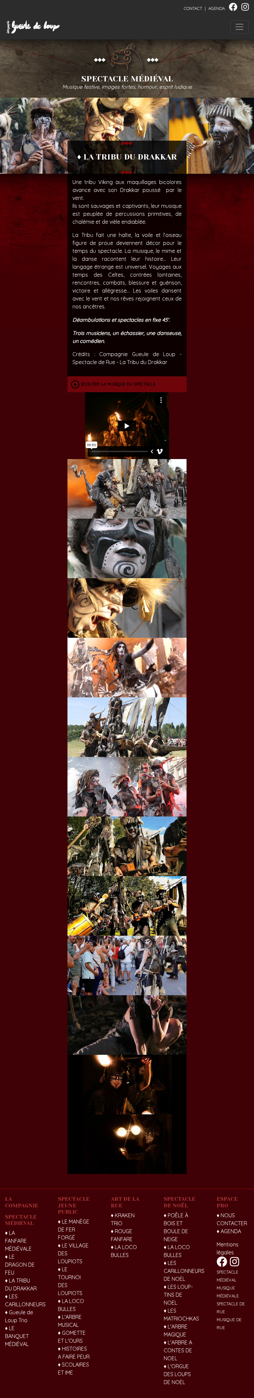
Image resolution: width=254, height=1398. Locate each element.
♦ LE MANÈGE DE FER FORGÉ (73, 1229)
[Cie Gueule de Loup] (33, 27)
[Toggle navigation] (239, 26)
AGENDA (216, 8)
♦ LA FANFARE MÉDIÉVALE (18, 1241)
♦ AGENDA (229, 1231)
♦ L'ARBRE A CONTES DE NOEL (178, 1350)
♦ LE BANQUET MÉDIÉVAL (17, 1336)
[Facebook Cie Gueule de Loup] (233, 8)
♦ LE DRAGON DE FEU (20, 1264)
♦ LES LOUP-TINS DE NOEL (178, 1294)
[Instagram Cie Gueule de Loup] (245, 8)
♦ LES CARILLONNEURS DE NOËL (184, 1271)
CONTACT (193, 8)
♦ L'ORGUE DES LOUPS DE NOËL (177, 1374)
